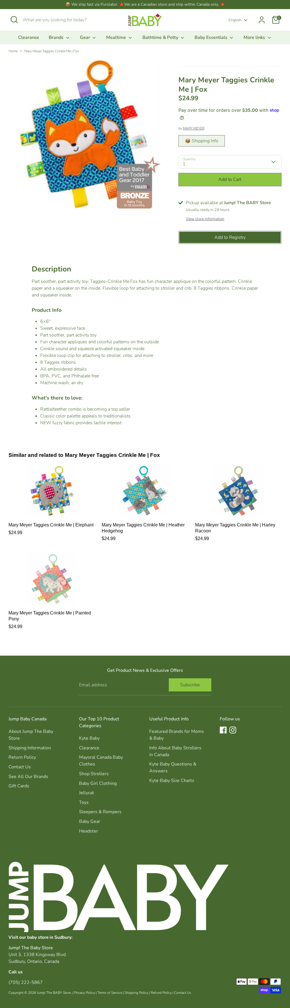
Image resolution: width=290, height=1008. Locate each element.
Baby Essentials (212, 37)
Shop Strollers (94, 774)
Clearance (28, 37)
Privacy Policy (84, 992)
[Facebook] (223, 730)
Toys (84, 802)
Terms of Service (109, 992)
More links (255, 37)
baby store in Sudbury (49, 937)
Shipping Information (29, 748)
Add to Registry (230, 237)
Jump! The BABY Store (54, 992)
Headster (88, 831)
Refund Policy (161, 992)
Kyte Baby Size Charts (171, 780)
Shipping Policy (136, 992)
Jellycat (86, 793)
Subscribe (190, 685)
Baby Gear (89, 821)
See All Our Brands (28, 776)
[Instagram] (232, 730)
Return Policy (22, 757)
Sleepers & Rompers (100, 812)
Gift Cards (18, 786)
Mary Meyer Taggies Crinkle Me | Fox (51, 51)
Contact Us (19, 767)
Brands (57, 37)
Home (13, 51)
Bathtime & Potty (160, 37)
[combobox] (65, 20)
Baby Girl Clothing (98, 783)
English (235, 20)
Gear (85, 37)
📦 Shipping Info (201, 141)
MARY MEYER (193, 128)
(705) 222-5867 (25, 982)
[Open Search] (14, 19)
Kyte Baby (89, 738)
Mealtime (116, 37)
